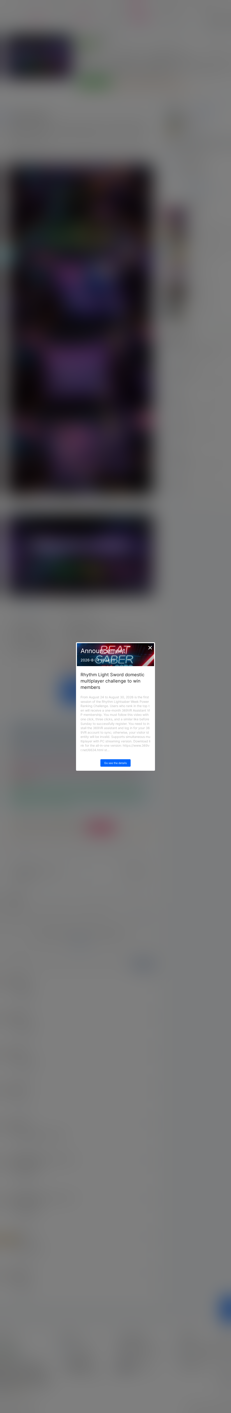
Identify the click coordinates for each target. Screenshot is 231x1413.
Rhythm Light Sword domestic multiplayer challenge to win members (112, 681)
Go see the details (115, 763)
